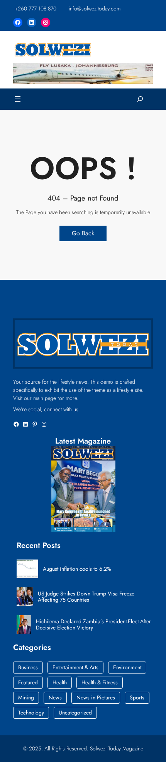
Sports (137, 697)
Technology (31, 712)
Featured (28, 682)
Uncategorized (75, 712)
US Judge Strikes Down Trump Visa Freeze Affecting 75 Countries (86, 597)
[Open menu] (17, 99)
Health (60, 682)
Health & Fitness (99, 682)
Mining (26, 697)
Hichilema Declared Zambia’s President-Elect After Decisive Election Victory (93, 624)
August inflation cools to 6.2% (77, 569)
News (55, 697)
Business (28, 667)
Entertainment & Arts (75, 667)
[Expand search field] (140, 99)
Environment (127, 667)
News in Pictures (95, 697)
